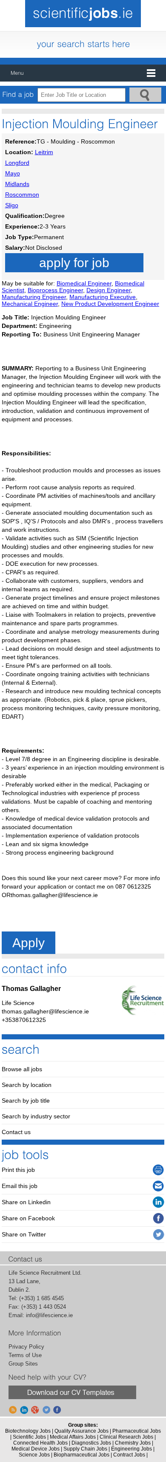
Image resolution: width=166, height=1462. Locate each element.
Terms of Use (25, 1355)
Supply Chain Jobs (85, 1449)
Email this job (19, 1186)
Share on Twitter (24, 1234)
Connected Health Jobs (40, 1443)
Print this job (18, 1169)
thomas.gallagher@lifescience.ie (45, 1011)
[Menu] (83, 73)
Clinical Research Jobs (126, 1437)
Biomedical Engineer (84, 283)
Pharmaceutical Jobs (136, 1431)
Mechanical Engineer (30, 303)
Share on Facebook (28, 1218)
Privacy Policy (26, 1346)
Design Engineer (108, 290)
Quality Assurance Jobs (81, 1431)
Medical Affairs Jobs (73, 1437)
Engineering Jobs (131, 1449)
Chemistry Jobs (133, 1443)
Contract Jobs (129, 1455)
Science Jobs (34, 1455)
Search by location (27, 1084)
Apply (28, 943)
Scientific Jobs (29, 1437)
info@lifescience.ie (49, 1315)
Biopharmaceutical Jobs (81, 1455)
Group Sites (23, 1363)
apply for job (74, 263)
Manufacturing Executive (102, 297)
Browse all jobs (22, 1069)
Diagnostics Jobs (91, 1443)
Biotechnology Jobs (28, 1431)
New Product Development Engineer (110, 303)
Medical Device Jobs (35, 1449)
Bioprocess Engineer (55, 290)
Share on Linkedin (26, 1202)
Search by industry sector (36, 1116)
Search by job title (26, 1100)
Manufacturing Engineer (34, 297)
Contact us (16, 1132)
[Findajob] (18, 94)
